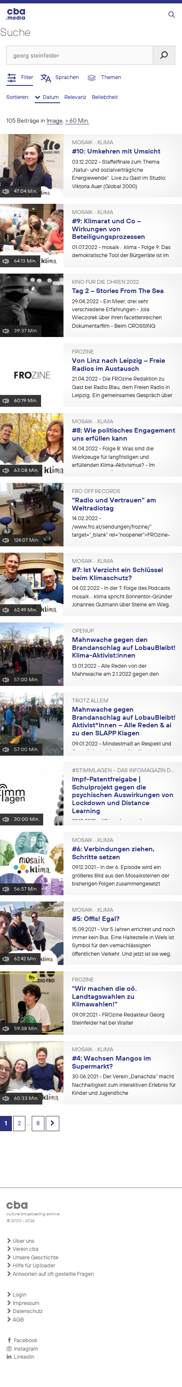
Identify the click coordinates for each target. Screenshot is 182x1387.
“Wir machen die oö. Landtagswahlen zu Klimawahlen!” (104, 997)
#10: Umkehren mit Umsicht (116, 151)
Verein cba (25, 1249)
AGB (17, 1320)
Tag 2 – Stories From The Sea (118, 291)
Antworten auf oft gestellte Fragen (52, 1274)
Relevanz (76, 97)
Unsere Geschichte (34, 1258)
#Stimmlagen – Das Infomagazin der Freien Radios (124, 770)
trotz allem (90, 701)
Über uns (22, 1241)
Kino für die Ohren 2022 (105, 282)
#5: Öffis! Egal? (95, 919)
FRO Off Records (96, 491)
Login (18, 1295)
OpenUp (83, 631)
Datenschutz (27, 1311)
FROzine (83, 352)
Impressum (25, 1303)
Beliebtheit (105, 97)
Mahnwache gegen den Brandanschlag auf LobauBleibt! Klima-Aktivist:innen (124, 648)
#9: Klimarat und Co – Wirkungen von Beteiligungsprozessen (108, 229)
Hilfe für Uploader (33, 1266)
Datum (50, 97)
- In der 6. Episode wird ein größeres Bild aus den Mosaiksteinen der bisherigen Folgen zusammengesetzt (120, 876)
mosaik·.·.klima (92, 142)
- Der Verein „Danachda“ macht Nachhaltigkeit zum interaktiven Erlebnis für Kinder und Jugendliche (124, 1085)
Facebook (24, 1340)
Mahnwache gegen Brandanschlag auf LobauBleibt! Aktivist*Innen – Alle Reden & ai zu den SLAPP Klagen (124, 722)
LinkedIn (22, 1357)
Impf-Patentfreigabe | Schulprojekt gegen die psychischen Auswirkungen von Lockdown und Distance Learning (123, 795)
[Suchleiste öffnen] (172, 15)
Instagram (24, 1349)
